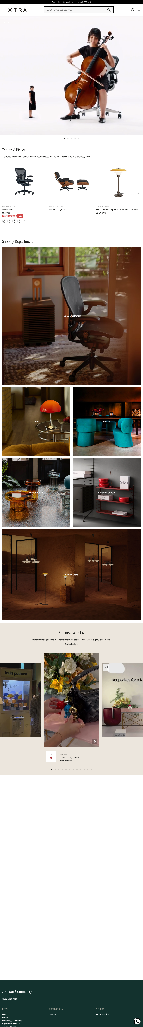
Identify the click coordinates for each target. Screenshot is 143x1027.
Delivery (6, 1017)
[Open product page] (24, 181)
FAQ (4, 1014)
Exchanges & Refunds (12, 1020)
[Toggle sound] (94, 741)
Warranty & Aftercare (12, 1023)
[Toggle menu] (4, 10)
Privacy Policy (102, 1014)
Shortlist (53, 1014)
